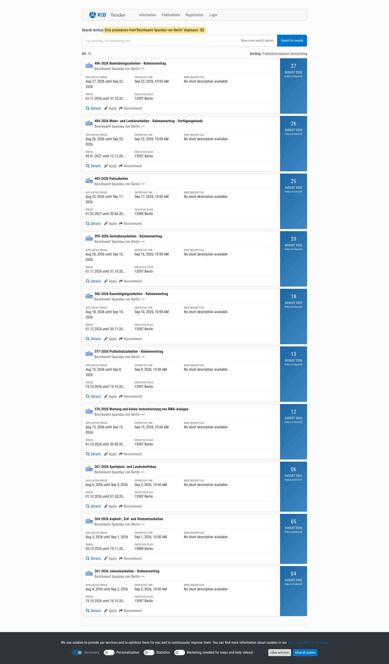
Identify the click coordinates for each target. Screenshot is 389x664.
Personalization (127, 652)
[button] (143, 69)
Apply (113, 108)
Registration (194, 15)
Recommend (133, 108)
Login (213, 15)
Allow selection (279, 652)
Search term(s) (92, 30)
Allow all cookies (305, 652)
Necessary (91, 652)
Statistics (163, 652)
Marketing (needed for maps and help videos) (220, 652)
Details (96, 108)
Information (147, 15)
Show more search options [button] (257, 40)
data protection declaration (307, 642)
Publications (171, 15)
